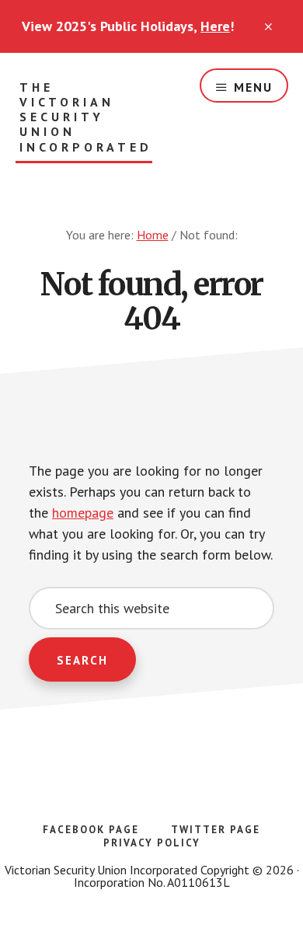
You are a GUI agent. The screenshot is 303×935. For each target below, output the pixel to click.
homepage (82, 513)
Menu (253, 87)
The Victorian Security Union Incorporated (85, 117)
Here (215, 26)
